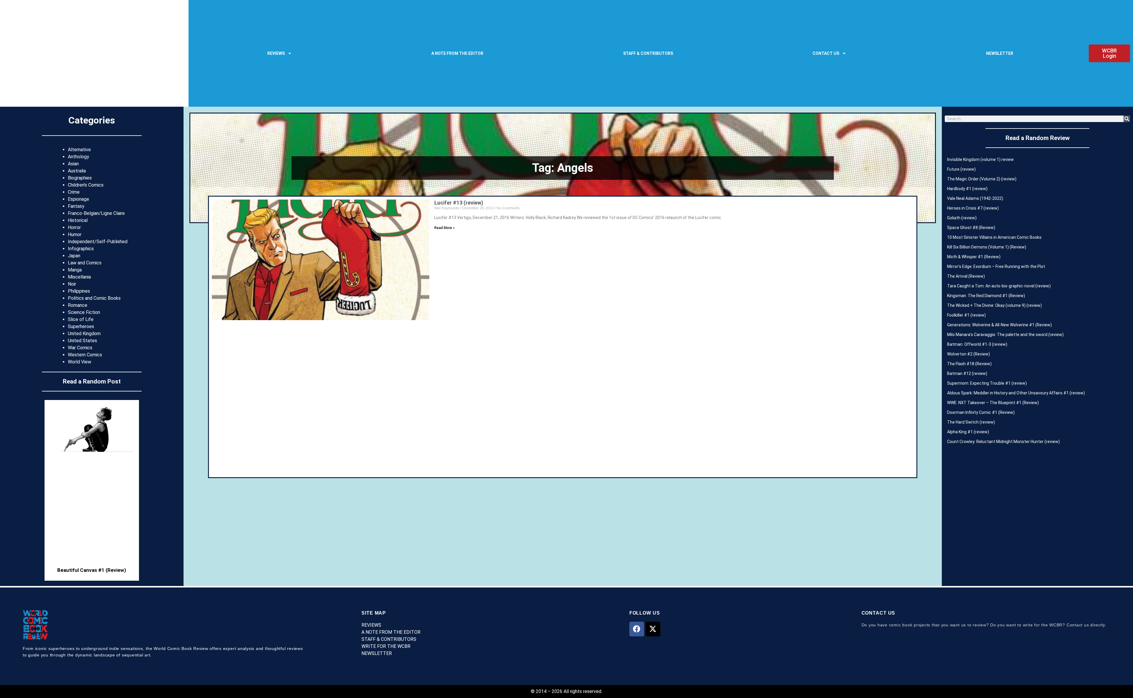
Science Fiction (84, 312)
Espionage (78, 199)
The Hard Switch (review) (971, 422)
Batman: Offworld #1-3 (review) (977, 344)
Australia (77, 171)
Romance (77, 305)
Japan (74, 256)
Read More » (444, 228)
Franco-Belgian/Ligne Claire (96, 213)
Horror (74, 227)
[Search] (1127, 119)
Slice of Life (81, 319)
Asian (73, 164)
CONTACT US (826, 53)
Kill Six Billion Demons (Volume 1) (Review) (986, 247)
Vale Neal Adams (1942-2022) (975, 198)
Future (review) (961, 169)
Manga (75, 270)
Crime (74, 192)
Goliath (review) (962, 217)
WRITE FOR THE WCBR (385, 646)
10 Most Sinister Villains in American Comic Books (994, 237)
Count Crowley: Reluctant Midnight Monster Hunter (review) (1003, 441)
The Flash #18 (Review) (969, 363)
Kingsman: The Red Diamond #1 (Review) (986, 295)
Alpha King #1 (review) (968, 431)
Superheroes (81, 326)
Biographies (80, 178)
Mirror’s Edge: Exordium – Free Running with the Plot (996, 266)
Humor (74, 234)
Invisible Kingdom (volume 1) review (980, 159)
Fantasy (76, 206)
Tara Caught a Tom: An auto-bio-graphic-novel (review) (999, 286)
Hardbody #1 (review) (967, 188)
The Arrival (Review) (966, 276)
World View (79, 362)
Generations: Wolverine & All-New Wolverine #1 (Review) (999, 324)
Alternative (79, 149)
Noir (72, 284)
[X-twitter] (653, 629)
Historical (78, 220)
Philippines (79, 291)
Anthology (78, 156)
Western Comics (85, 355)
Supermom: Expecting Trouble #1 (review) (987, 383)
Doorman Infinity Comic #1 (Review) (981, 412)
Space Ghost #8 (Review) (971, 227)
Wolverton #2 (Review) (968, 354)
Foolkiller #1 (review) (966, 315)
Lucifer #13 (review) (458, 203)
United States (82, 340)
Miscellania (79, 277)
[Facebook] (636, 629)
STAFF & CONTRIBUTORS (648, 53)
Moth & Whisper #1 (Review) (974, 256)
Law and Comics (84, 263)
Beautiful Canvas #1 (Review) (91, 570)
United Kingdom (84, 333)
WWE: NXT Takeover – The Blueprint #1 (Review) (993, 402)
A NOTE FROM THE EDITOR (457, 53)
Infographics (81, 248)
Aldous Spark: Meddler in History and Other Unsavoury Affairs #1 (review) (1016, 393)
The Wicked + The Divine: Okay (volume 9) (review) (994, 305)
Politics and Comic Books (94, 298)
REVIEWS (276, 53)
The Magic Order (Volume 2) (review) (981, 179)
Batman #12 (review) (967, 373)
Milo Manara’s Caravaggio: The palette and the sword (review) (1005, 334)
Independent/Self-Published (97, 241)
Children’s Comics (86, 185)
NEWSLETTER (999, 53)
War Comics (80, 347)
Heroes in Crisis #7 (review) (973, 208)
